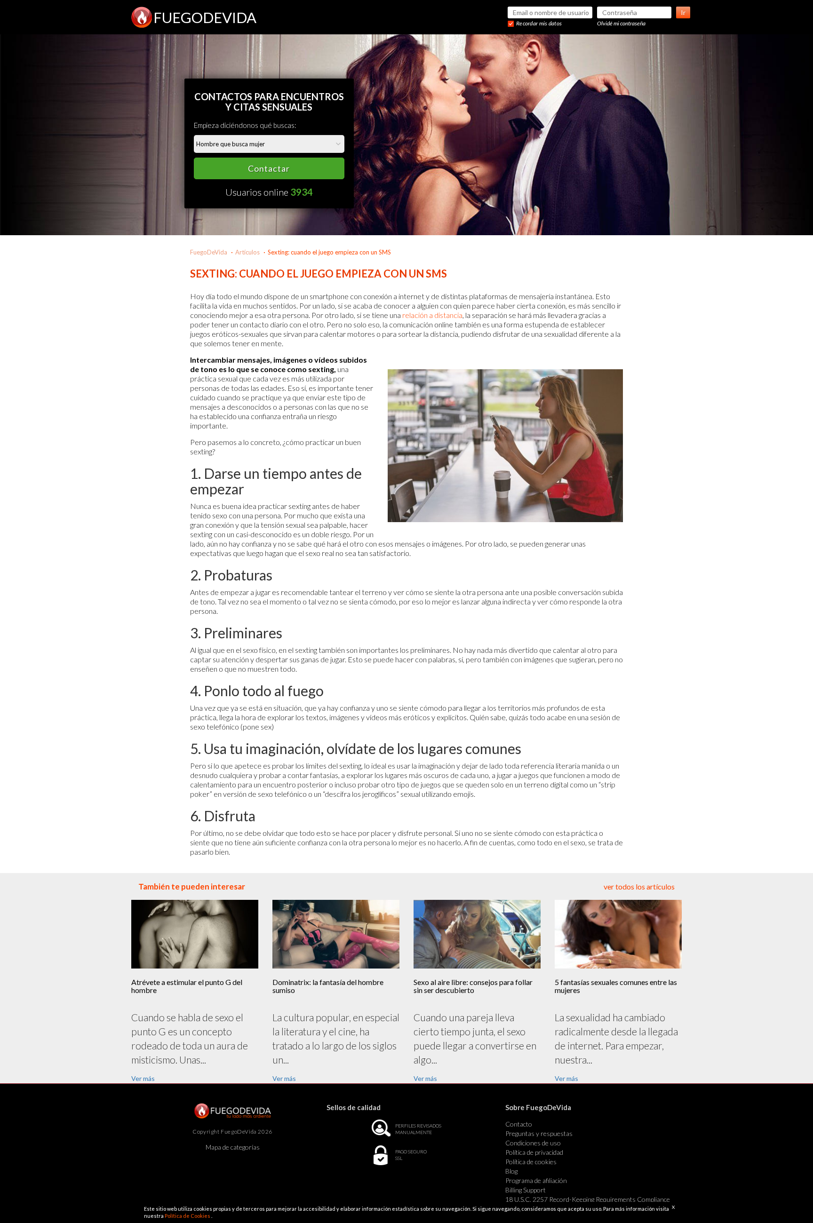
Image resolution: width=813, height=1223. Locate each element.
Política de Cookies (188, 1216)
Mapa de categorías (233, 1147)
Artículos (247, 252)
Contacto (518, 1124)
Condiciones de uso (533, 1143)
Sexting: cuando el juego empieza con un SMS (329, 252)
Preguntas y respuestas (539, 1133)
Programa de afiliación (536, 1180)
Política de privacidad (534, 1152)
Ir (683, 12)
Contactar (269, 168)
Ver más (143, 1078)
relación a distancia (432, 314)
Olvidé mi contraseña (621, 23)
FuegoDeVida (208, 252)
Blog (511, 1171)
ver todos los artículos (639, 886)
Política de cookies (531, 1162)
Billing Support (525, 1190)
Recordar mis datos (539, 23)
